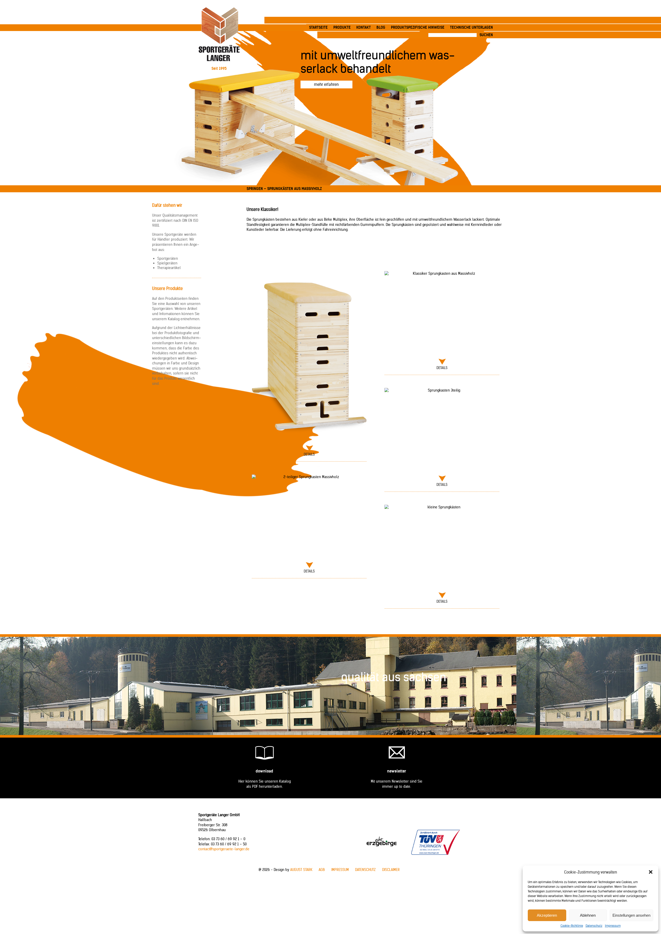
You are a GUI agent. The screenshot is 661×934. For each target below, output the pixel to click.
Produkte (342, 27)
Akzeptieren (547, 915)
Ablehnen (588, 915)
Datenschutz (594, 926)
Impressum (613, 926)
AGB (322, 869)
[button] (650, 872)
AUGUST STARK (301, 869)
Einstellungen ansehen (631, 915)
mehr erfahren (326, 84)
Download (264, 771)
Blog (380, 27)
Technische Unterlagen (471, 27)
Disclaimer (391, 869)
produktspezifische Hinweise (417, 27)
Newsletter (396, 771)
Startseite (318, 27)
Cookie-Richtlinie (572, 926)
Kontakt (363, 27)
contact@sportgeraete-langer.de (223, 849)
